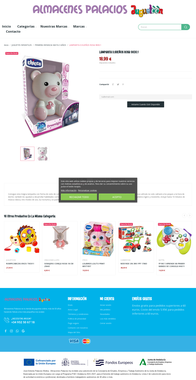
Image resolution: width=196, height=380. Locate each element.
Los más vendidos (108, 318)
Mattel (162, 260)
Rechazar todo (79, 196)
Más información (69, 190)
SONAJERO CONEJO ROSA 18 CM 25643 (58, 265)
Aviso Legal (73, 309)
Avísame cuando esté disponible (145, 104)
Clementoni (125, 260)
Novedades (105, 314)
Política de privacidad (77, 318)
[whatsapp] (17, 331)
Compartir (112, 84)
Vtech (84, 260)
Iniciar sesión (105, 305)
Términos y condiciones (78, 314)
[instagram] (11, 331)
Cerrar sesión (105, 323)
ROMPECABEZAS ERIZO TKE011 (20, 263)
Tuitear (118, 84)
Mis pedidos (105, 309)
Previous (10, 97)
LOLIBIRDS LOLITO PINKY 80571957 (93, 265)
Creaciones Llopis (51, 260)
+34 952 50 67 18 (23, 322)
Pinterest (123, 84)
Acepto (116, 196)
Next (90, 97)
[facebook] (5, 331)
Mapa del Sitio (74, 332)
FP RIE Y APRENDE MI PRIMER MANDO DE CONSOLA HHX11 (172, 265)
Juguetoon (11, 260)
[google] (23, 331)
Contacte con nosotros (78, 327)
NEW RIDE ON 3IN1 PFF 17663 (134, 263)
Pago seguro (73, 323)
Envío (70, 305)
